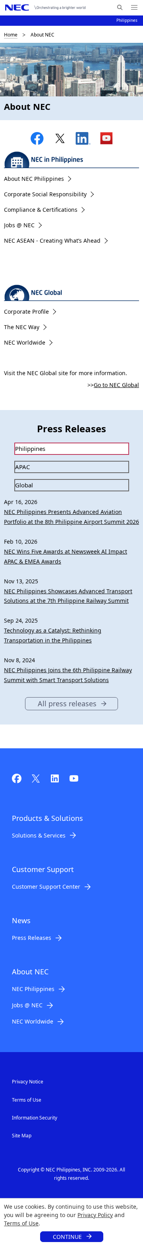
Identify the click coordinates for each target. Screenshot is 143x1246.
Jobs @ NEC (19, 225)
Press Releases (31, 937)
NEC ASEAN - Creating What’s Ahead (52, 240)
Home (10, 34)
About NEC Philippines (34, 178)
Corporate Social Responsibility (45, 194)
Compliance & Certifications (40, 209)
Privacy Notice (27, 1081)
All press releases (67, 703)
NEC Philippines (33, 989)
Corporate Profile (26, 311)
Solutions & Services (39, 835)
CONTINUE (67, 1236)
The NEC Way (21, 327)
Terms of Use (21, 1223)
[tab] (71, 449)
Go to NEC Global (116, 385)
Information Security (34, 1117)
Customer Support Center (46, 886)
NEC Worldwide (24, 342)
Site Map (21, 1135)
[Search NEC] (120, 7)
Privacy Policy (95, 1215)
